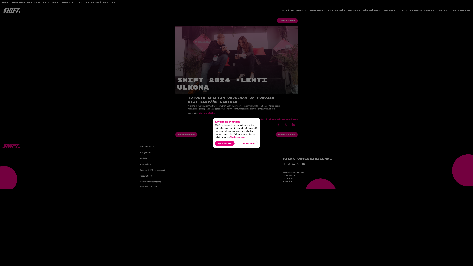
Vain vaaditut (249, 143)
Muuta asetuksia (237, 137)
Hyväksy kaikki (225, 143)
